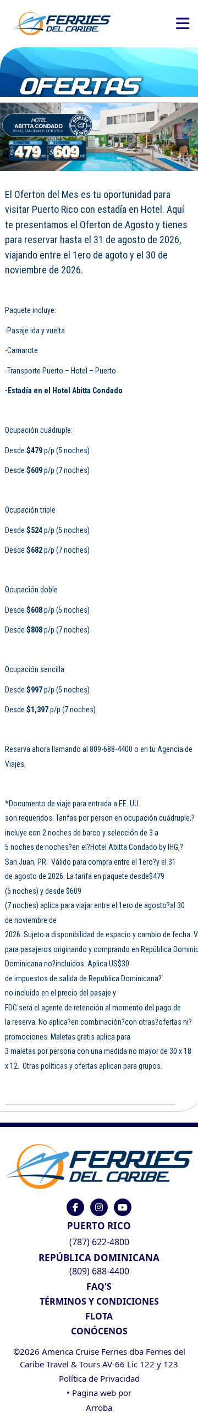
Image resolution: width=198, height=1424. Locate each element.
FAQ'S (99, 1286)
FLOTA (99, 1316)
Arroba (99, 1407)
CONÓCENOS (99, 1331)
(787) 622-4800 (99, 1242)
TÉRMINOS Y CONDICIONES (99, 1301)
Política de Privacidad (99, 1378)
